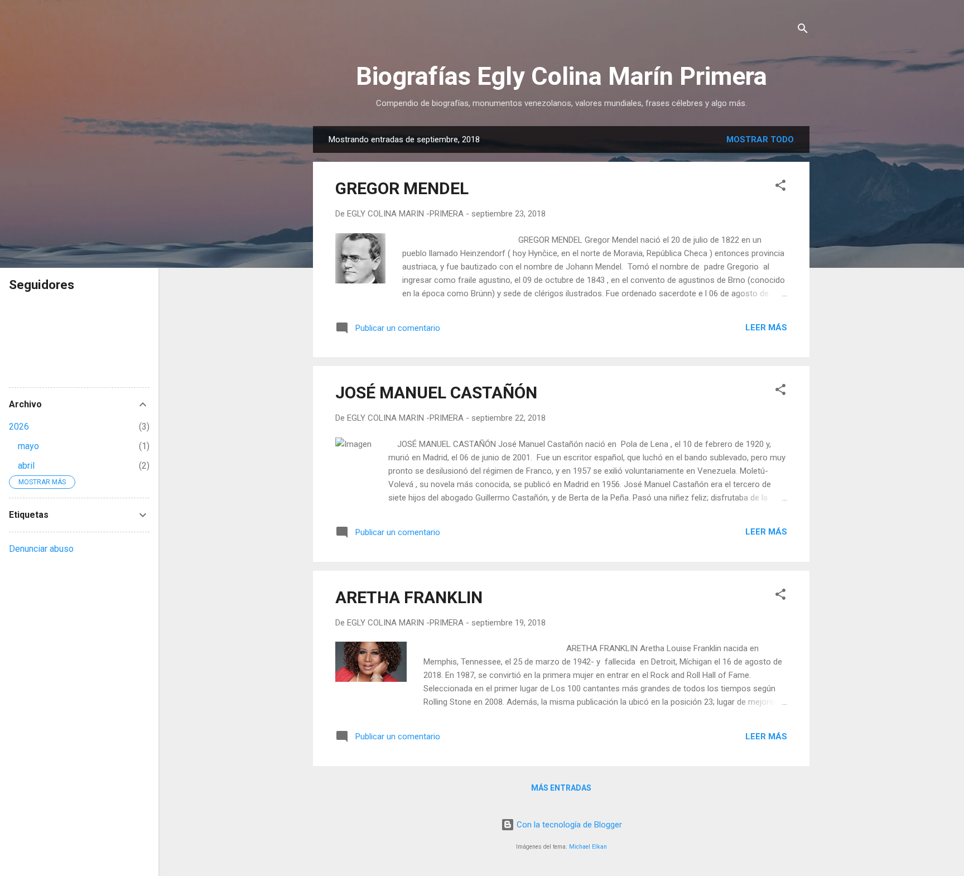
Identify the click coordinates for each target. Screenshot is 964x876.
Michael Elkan (588, 846)
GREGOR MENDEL (402, 188)
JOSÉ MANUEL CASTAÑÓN (436, 392)
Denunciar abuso (41, 548)
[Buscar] (802, 30)
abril (26, 465)
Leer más (766, 328)
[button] (780, 187)
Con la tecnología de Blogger (568, 825)
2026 (19, 426)
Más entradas (561, 787)
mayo (28, 446)
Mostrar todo (760, 139)
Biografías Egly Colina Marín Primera (561, 76)
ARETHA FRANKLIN (409, 597)
